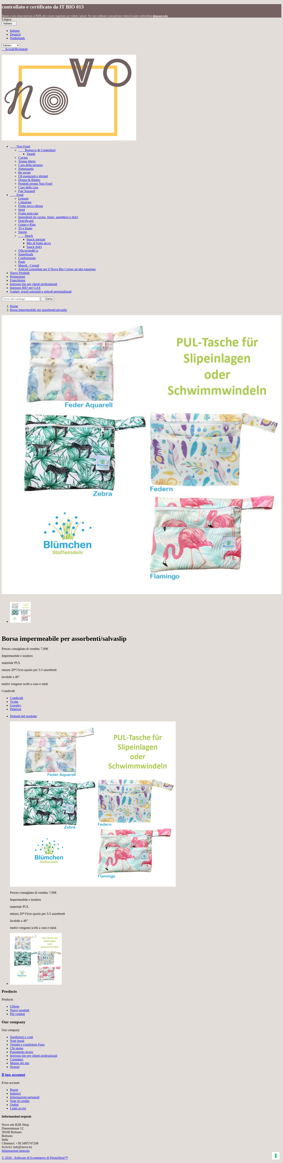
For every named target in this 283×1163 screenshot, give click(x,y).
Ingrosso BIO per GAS (25, 288)
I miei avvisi (18, 1108)
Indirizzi (15, 1093)
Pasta (21, 261)
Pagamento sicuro (21, 1052)
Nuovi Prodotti (19, 273)
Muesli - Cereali (28, 265)
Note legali (17, 1041)
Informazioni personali (24, 1097)
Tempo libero (27, 161)
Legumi (23, 198)
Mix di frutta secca (39, 243)
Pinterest (15, 709)
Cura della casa (28, 187)
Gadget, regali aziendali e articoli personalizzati (40, 291)
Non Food (20, 146)
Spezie (22, 232)
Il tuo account (13, 1074)
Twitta (14, 701)
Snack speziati (36, 239)
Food (16, 195)
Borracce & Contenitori (37, 150)
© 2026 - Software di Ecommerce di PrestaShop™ (35, 1157)
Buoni (14, 1090)
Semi (21, 209)
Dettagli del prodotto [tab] (23, 716)
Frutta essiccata (28, 213)
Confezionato (27, 258)
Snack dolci (34, 247)
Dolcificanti (26, 221)
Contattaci (16, 1059)
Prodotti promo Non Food (35, 183)
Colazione (24, 202)
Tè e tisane (25, 228)
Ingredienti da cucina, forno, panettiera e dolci (48, 217)
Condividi (16, 698)
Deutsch (15, 34)
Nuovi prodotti (19, 1010)
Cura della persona (30, 165)
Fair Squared (26, 191)
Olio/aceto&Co (28, 250)
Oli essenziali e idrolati (33, 176)
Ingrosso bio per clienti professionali (33, 284)
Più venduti (17, 1014)
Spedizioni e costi (21, 1037)
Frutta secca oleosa (30, 206)
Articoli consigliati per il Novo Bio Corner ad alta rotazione (57, 269)
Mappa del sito (19, 1063)
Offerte (14, 1006)
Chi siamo (16, 1048)
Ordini (14, 1104)
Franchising (17, 280)
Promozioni (17, 276)
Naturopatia (26, 168)
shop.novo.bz (160, 15)
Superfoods (25, 254)
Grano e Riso (27, 224)
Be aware (24, 172)
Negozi (14, 1067)
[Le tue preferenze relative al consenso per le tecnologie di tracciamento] (276, 1156)
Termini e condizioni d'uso (27, 1044)
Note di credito (19, 1101)
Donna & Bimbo (29, 180)
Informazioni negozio (16, 1150)
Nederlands (17, 38)
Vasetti (31, 154)
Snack (25, 235)
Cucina (23, 157)
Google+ (16, 705)
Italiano (15, 30)
